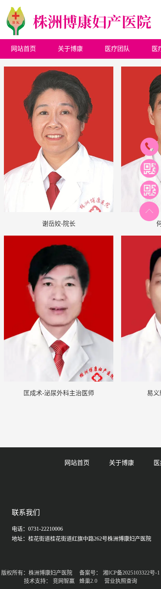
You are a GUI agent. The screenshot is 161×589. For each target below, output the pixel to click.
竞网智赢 (64, 581)
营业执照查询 (120, 581)
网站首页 (76, 462)
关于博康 (121, 462)
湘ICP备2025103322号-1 (131, 573)
